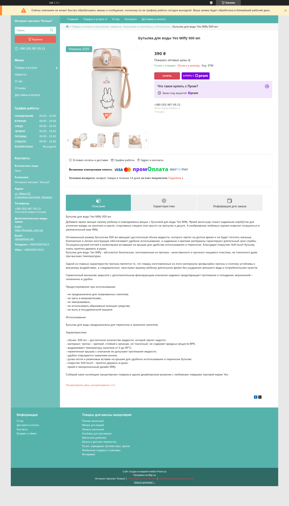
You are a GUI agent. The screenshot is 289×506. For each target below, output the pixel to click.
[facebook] (255, 397)
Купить (167, 76)
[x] (259, 397)
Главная (72, 19)
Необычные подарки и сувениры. (101, 450)
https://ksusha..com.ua (29, 230)
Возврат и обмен (27, 433)
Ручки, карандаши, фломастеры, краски (106, 446)
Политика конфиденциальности (176, 478)
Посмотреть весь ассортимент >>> (90, 385)
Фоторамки (88, 454)
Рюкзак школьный (92, 420)
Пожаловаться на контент (141, 478)
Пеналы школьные (93, 429)
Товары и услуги (26, 67)
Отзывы (20, 88)
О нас (19, 81)
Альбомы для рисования (96, 433)
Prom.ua (161, 471)
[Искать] (51, 30)
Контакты (131, 19)
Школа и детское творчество (99, 441)
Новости (20, 74)
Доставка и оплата (27, 95)
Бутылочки (163, 26)
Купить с (188, 76)
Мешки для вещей (93, 425)
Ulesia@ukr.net (24, 239)
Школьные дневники (94, 437)
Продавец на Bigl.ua (144, 475)
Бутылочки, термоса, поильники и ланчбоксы (124, 26)
